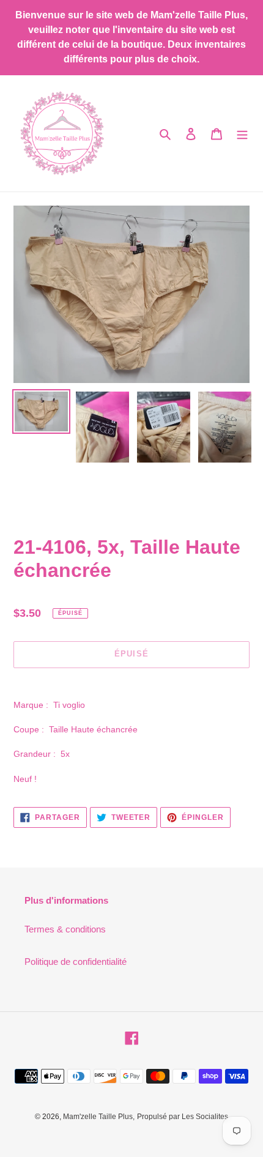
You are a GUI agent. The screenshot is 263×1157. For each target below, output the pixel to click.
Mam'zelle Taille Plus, (99, 1116)
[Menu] (242, 134)
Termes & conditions (65, 929)
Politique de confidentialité (75, 961)
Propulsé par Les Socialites (182, 1116)
